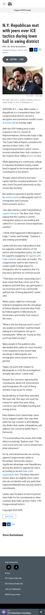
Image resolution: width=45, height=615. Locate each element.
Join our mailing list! (12, 589)
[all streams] (41, 612)
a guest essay (9, 213)
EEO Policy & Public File (14, 584)
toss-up (32, 155)
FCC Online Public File (13, 578)
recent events (12, 197)
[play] (3, 612)
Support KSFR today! (22, 10)
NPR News (9, 516)
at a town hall (8, 122)
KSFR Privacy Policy (12, 595)
